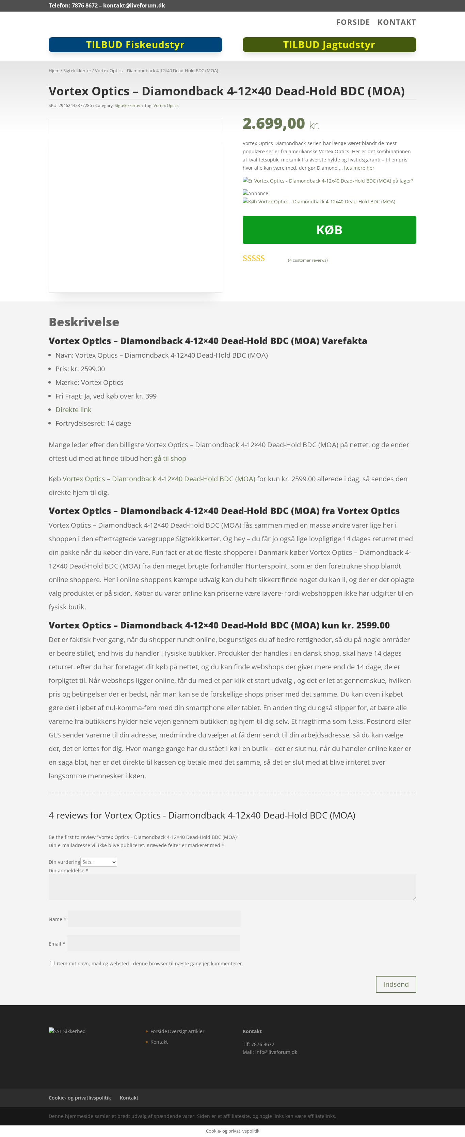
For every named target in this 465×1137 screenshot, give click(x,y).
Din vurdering (64, 861)
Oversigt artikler (186, 1031)
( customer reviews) (308, 260)
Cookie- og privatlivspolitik (80, 1097)
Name (57, 919)
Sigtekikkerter (77, 70)
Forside (353, 23)
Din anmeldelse (69, 870)
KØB (329, 229)
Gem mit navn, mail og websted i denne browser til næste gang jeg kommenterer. (150, 963)
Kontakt (397, 23)
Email (57, 943)
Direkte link (73, 409)
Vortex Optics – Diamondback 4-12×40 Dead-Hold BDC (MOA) (159, 478)
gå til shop (170, 458)
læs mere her (359, 168)
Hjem (54, 70)
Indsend (396, 984)
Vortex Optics (166, 105)
